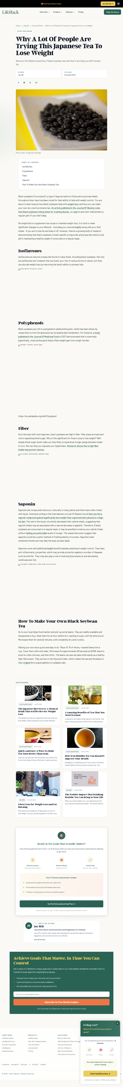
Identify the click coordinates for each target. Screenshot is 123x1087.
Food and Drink (37, 26)
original (26, 662)
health (50, 548)
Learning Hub (33, 1048)
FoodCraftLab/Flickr (33, 153)
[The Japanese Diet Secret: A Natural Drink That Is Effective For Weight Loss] (38, 693)
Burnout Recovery (64, 1038)
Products (56, 12)
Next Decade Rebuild (65, 1051)
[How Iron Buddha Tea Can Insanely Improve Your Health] (85, 738)
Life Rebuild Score (8, 1041)
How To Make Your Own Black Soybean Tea (40, 184)
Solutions (69, 12)
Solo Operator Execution (66, 1054)
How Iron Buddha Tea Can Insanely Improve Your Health (85, 757)
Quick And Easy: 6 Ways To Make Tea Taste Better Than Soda (36, 752)
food (57, 446)
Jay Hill (20, 75)
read (75, 211)
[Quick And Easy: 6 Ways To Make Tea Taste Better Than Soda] (38, 735)
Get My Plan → (108, 4)
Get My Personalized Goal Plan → (61, 904)
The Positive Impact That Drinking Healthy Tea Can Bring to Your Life (84, 795)
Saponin (25, 180)
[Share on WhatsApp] (97, 273)
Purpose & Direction (65, 1045)
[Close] (118, 3)
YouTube (35, 1064)
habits (78, 227)
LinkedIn (43, 1064)
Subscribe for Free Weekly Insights (62, 1002)
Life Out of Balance (64, 1048)
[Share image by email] (101, 273)
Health (22, 800)
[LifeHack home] (10, 12)
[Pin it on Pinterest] (24, 82)
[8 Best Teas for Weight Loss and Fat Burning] (38, 783)
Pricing (80, 12)
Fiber (24, 175)
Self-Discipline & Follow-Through (69, 1041)
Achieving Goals (7, 1051)
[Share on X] (30, 82)
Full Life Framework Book (37, 1041)
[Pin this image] (88, 273)
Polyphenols (27, 171)
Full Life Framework (9, 1045)
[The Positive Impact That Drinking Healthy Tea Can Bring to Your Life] (85, 778)
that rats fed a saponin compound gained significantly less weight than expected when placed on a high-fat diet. (61, 518)
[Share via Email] (36, 82)
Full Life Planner (33, 1045)
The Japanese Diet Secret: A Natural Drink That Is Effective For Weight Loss (38, 711)
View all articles (39, 940)
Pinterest (24, 1064)
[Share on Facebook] (18, 82)
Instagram (14, 1064)
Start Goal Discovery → (100, 1073)
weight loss (72, 204)
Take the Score (112, 12)
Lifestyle (26, 26)
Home (18, 26)
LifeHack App (33, 1038)
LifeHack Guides (7, 1038)
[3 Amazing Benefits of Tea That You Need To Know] (85, 695)
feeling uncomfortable (36, 533)
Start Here (44, 12)
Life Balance (6, 1048)
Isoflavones (27, 166)
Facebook (5, 1064)
